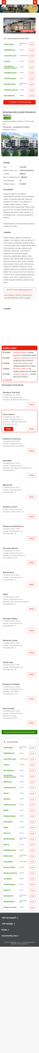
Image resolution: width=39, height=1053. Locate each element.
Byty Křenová (8, 908)
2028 (18, 513)
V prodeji (7, 130)
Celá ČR (18, 307)
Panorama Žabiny (10, 1042)
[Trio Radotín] (19, 109)
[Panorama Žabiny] (19, 1028)
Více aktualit (7, 392)
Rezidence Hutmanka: (21, 386)
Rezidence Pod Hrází (11, 469)
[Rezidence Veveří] (19, 719)
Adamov (11, 307)
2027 (18, 693)
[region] (19, 340)
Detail (31, 481)
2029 (18, 471)
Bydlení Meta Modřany (21, 376)
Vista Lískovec (9, 511)
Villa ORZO (7, 646)
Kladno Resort (9, 44)
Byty (6, 307)
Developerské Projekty (21, 139)
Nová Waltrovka (9, 95)
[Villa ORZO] (19, 632)
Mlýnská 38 (7, 691)
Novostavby (7, 139)
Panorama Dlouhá (10, 863)
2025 (21, 310)
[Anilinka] (19, 926)
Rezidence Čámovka (11, 90)
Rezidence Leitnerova (12, 556)
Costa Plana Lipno (10, 55)
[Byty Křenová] (19, 894)
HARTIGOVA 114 (9, 50)
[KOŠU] (19, 984)
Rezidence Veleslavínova (13, 820)
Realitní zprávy (9, 360)
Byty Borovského (10, 84)
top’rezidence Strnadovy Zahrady (10, 67)
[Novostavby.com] (19, 2)
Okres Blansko (13, 310)
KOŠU (5, 998)
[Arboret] (19, 1048)
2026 (18, 1045)
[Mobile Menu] (4, 2)
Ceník (32, 44)
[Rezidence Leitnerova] (19, 542)
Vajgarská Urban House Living (24, 370)
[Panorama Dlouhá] (19, 849)
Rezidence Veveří (10, 733)
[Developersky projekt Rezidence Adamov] (19, 146)
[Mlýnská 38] (19, 677)
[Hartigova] (19, 749)
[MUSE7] (19, 397)
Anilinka (7, 61)
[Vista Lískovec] (19, 497)
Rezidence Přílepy (19, 365)
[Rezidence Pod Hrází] (19, 455)
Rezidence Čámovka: (20, 381)
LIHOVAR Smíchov (10, 72)
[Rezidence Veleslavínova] (19, 807)
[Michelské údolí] (19, 19)
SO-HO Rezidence (10, 78)
